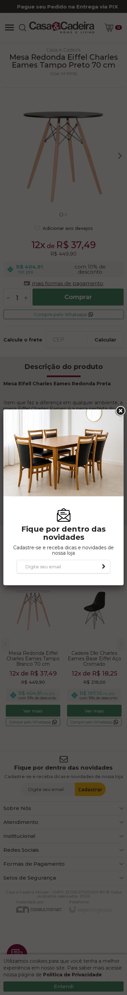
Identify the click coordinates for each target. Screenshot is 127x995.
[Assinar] (103, 566)
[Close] (120, 411)
